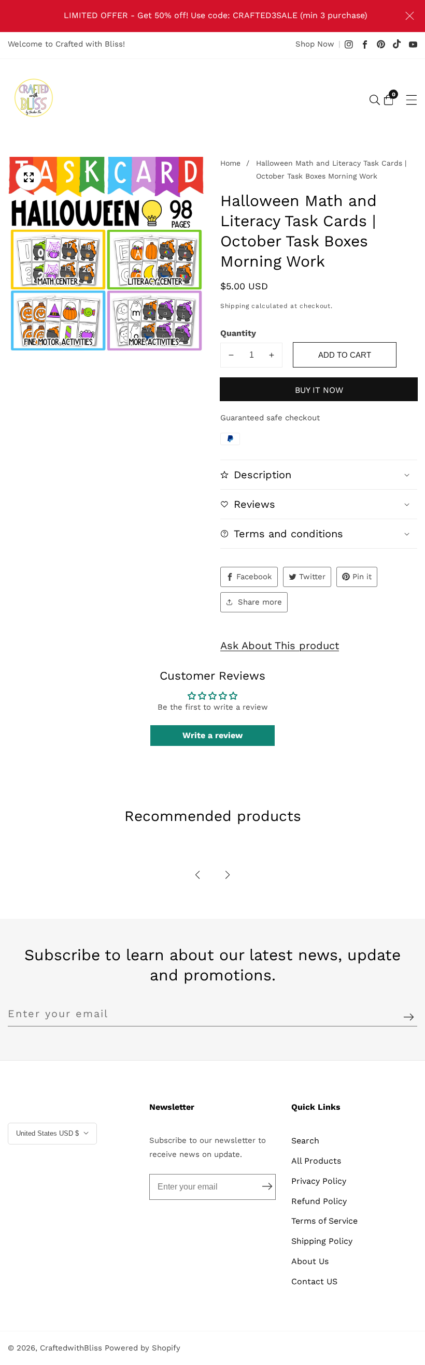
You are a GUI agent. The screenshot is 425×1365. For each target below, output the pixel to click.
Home (230, 163)
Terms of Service (324, 1221)
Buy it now (319, 390)
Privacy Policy (318, 1181)
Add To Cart (344, 354)
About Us (310, 1261)
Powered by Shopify (142, 1348)
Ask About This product (279, 645)
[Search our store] (374, 100)
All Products (316, 1161)
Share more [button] (260, 602)
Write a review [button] (212, 735)
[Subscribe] (408, 1017)
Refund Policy (319, 1201)
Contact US (314, 1281)
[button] (197, 875)
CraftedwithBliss (71, 1348)
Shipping (234, 306)
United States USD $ (48, 1133)
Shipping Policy (321, 1241)
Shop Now (314, 44)
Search (305, 1141)
